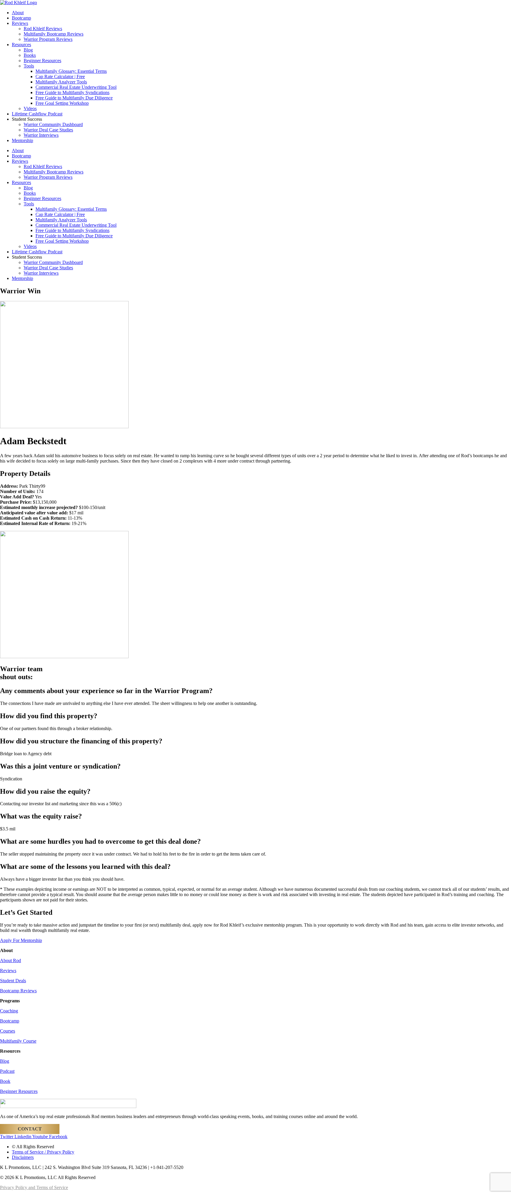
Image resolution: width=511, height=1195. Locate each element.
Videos (30, 108)
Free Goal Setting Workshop (62, 103)
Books (30, 55)
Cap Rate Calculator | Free (60, 76)
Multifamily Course (18, 1040)
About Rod (10, 960)
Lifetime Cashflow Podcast (37, 113)
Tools (29, 65)
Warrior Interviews (41, 135)
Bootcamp (21, 17)
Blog (28, 49)
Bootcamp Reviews (18, 990)
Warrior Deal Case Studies (48, 129)
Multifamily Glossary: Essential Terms (71, 71)
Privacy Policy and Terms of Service (34, 1187)
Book (5, 1081)
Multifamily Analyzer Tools (61, 81)
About (18, 12)
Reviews (20, 23)
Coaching (9, 1010)
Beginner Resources (42, 60)
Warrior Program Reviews (48, 39)
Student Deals (13, 980)
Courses (7, 1030)
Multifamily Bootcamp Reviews (53, 33)
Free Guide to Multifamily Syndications (72, 92)
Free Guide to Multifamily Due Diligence (74, 97)
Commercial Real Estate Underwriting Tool (76, 87)
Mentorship (22, 140)
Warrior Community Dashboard (53, 124)
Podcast (7, 1071)
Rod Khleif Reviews (43, 28)
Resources (21, 44)
